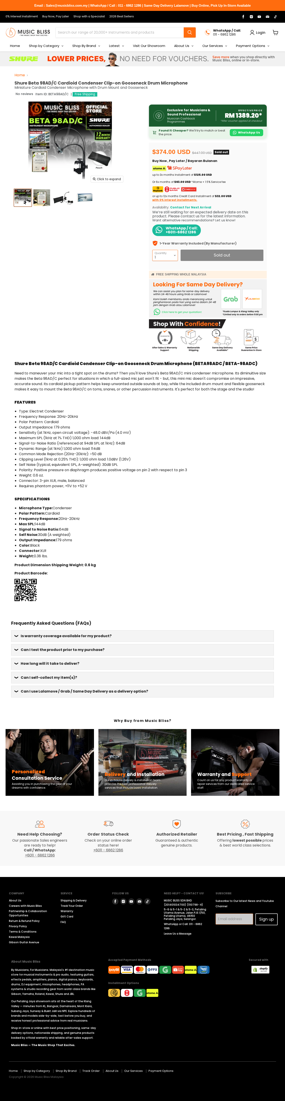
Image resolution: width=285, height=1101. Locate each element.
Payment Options (161, 1071)
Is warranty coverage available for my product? (66, 635)
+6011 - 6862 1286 (40, 855)
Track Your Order (72, 906)
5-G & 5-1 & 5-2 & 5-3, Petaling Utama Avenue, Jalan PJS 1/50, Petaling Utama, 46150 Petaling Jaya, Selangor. (185, 914)
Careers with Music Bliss (25, 906)
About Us (15, 900)
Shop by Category (37, 1071)
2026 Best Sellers (121, 16)
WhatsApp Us (249, 132)
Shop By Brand (66, 1071)
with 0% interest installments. (174, 200)
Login (260, 32)
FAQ (63, 922)
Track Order (91, 1071)
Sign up (266, 919)
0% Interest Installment (22, 16)
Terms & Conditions (23, 931)
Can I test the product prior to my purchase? (62, 649)
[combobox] (120, 32)
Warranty (67, 911)
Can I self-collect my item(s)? (49, 677)
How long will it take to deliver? (50, 663)
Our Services (133, 1071)
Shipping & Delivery (74, 900)
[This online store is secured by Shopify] (262, 972)
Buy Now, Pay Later (55, 16)
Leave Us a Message (177, 933)
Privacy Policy (18, 926)
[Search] (190, 32)
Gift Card (67, 916)
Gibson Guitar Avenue (24, 942)
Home (19, 75)
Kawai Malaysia (19, 937)
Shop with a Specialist (89, 16)
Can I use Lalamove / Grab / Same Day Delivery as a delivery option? (84, 691)
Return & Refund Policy (24, 921)
